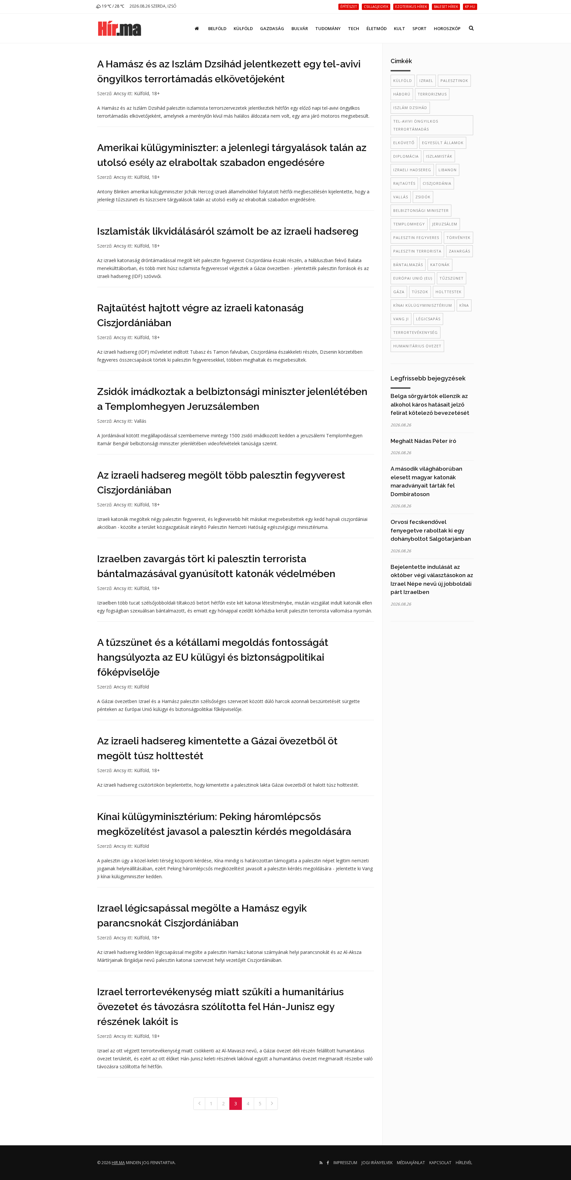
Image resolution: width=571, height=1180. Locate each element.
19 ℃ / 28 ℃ (112, 6)
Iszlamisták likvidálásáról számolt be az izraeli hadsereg (228, 231)
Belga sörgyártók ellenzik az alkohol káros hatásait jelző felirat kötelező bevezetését (430, 404)
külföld (402, 80)
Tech (353, 28)
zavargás (459, 251)
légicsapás (428, 318)
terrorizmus (432, 94)
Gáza (398, 291)
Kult (399, 28)
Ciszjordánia (437, 183)
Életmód (376, 28)
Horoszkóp (447, 28)
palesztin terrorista (417, 251)
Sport (419, 28)
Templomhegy (409, 223)
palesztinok (454, 80)
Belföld (217, 28)
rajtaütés (404, 183)
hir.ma (118, 1162)
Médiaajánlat (411, 1162)
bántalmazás (408, 264)
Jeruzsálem (444, 223)
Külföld (243, 28)
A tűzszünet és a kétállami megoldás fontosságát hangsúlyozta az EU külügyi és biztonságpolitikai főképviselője (212, 657)
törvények (458, 237)
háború (401, 94)
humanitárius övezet (417, 345)
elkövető (404, 142)
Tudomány (328, 28)
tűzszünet (451, 278)
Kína (464, 305)
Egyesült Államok (443, 142)
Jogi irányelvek (377, 1162)
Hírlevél (464, 1162)
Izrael (426, 80)
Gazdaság (272, 28)
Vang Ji (401, 318)
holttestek (449, 291)
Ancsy (120, 93)
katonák (440, 264)
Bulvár (299, 28)
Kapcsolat (440, 1162)
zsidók (423, 196)
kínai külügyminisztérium (422, 305)
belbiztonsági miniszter (421, 210)
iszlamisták (439, 156)
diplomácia (406, 156)
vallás (400, 196)
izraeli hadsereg (412, 169)
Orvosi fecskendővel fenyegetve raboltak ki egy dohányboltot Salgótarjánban (431, 530)
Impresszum (345, 1162)
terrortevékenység (415, 332)
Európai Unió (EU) (412, 278)
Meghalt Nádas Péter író (423, 441)
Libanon (447, 169)
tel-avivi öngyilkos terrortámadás (415, 125)
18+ (156, 93)
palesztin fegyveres (416, 237)
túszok (420, 291)
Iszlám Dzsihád (410, 107)
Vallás (140, 421)
